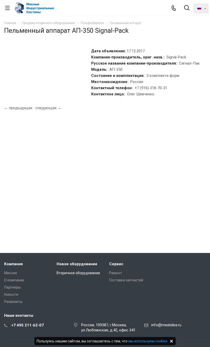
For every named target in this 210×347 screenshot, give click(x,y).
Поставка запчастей (126, 280)
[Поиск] (187, 8)
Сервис (116, 264)
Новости (11, 294)
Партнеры (12, 287)
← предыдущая (18, 108)
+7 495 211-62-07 (27, 325)
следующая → (48, 108)
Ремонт (115, 273)
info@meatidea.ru (166, 325)
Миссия (10, 273)
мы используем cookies (147, 341)
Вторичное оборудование (78, 273)
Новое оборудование (77, 264)
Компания (13, 264)
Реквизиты (13, 302)
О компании (14, 280)
